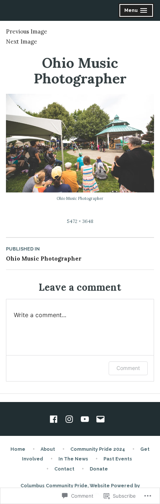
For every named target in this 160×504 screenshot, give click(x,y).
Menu (136, 11)
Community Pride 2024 (97, 449)
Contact (64, 469)
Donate (99, 469)
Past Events (117, 459)
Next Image (21, 41)
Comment (128, 368)
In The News (73, 459)
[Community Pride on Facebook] (55, 419)
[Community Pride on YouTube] (85, 419)
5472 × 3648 (80, 221)
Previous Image (26, 31)
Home (17, 449)
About (48, 449)
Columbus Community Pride (53, 485)
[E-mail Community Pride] (99, 419)
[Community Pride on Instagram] (69, 419)
